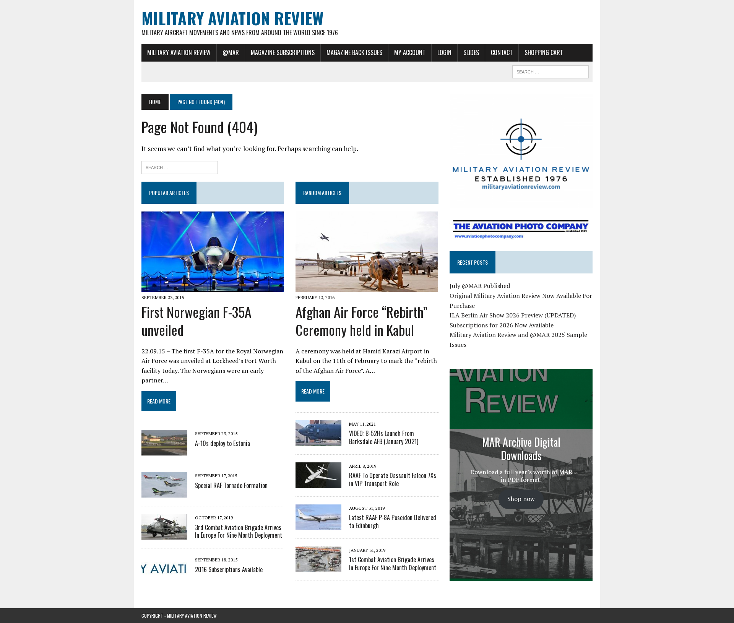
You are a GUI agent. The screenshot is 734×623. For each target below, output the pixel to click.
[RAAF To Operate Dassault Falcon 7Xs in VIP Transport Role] (318, 482)
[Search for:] (179, 166)
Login (444, 52)
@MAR (230, 52)
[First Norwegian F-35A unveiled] (212, 286)
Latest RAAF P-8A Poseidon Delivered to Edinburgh (392, 521)
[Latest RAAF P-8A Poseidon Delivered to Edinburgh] (318, 525)
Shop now (521, 498)
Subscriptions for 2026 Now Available (502, 325)
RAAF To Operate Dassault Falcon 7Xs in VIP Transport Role (392, 479)
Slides (471, 52)
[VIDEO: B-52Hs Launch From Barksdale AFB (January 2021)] (318, 440)
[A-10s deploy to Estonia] (164, 450)
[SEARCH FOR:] (550, 70)
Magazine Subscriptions (283, 52)
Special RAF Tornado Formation (231, 485)
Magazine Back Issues (354, 52)
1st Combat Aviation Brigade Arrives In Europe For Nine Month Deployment (392, 563)
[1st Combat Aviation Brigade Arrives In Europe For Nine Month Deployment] (318, 567)
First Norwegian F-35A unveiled (196, 320)
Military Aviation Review (179, 52)
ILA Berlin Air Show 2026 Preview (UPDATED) (513, 315)
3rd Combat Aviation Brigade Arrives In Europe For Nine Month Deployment (238, 531)
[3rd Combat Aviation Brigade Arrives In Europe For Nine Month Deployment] (164, 534)
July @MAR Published (480, 285)
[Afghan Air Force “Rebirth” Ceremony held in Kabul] (367, 286)
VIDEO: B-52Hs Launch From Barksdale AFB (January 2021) (383, 437)
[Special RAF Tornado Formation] (164, 492)
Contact (502, 52)
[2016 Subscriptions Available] (164, 571)
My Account (409, 52)
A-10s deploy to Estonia (222, 443)
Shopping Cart (544, 52)
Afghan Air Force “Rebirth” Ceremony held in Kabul (361, 320)
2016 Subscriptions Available (229, 569)
